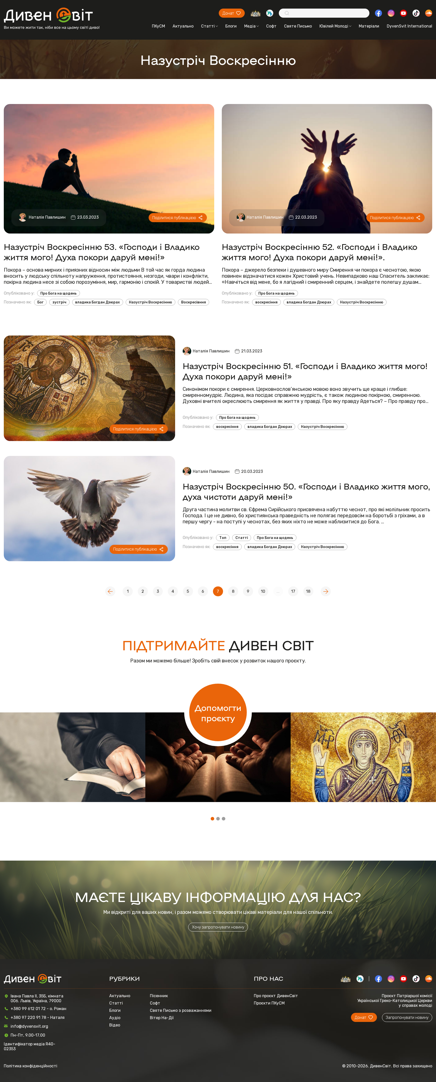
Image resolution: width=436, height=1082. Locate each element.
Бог (40, 302)
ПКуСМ (158, 26)
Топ (222, 538)
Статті (208, 26)
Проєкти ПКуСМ (269, 1003)
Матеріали (369, 26)
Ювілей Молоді (333, 26)
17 (293, 591)
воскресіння (266, 302)
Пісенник (159, 995)
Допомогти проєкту (218, 712)
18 (308, 591)
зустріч (59, 302)
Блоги (231, 26)
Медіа (250, 26)
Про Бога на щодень (58, 293)
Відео (114, 1025)
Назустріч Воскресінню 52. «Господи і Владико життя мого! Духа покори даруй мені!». (319, 251)
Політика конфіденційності (30, 1066)
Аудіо (114, 1017)
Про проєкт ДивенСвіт (276, 995)
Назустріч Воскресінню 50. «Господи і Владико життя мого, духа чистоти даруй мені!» (306, 491)
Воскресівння (193, 302)
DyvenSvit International (409, 26)
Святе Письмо (298, 26)
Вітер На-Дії (162, 1017)
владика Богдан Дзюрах (97, 302)
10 (263, 591)
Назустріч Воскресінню (150, 302)
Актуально (183, 26)
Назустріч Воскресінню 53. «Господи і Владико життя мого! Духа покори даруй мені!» (102, 251)
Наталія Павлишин (47, 217)
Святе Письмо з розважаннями (180, 1010)
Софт (271, 26)
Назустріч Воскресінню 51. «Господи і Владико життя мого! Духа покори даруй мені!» (305, 370)
